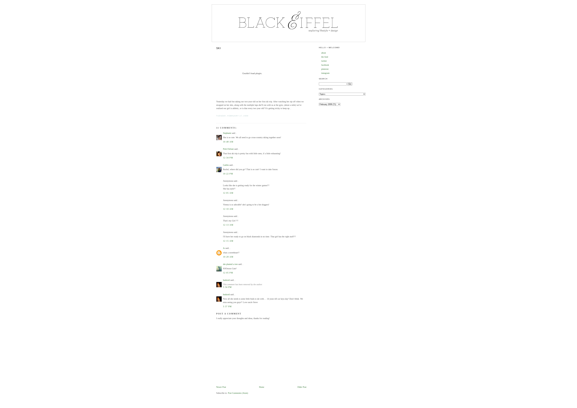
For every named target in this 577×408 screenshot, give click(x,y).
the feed (324, 57)
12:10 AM (228, 209)
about (323, 53)
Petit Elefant (228, 149)
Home (261, 387)
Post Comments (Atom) (238, 393)
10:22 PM (228, 174)
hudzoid (226, 280)
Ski (218, 48)
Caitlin (226, 165)
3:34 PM (227, 287)
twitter (324, 61)
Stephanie (227, 133)
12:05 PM (228, 273)
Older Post (301, 387)
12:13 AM (228, 225)
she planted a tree (230, 264)
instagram (325, 73)
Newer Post (221, 387)
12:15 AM (228, 241)
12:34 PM (228, 158)
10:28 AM (228, 257)
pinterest (324, 69)
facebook (325, 65)
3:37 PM (227, 306)
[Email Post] (216, 119)
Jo (224, 248)
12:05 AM (228, 193)
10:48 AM (228, 142)
